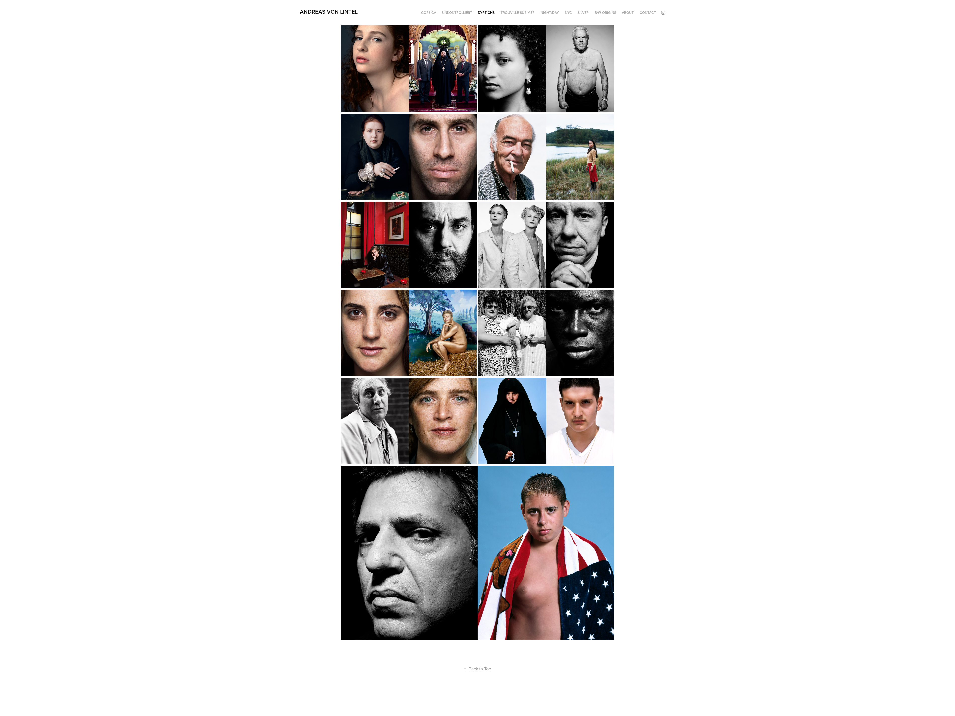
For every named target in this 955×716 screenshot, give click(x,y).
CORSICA (428, 12)
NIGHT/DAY (550, 12)
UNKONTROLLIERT (457, 12)
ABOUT (628, 12)
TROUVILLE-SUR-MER (518, 12)
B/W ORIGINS (605, 12)
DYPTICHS (486, 12)
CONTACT (648, 12)
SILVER (583, 12)
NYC (568, 12)
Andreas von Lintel (329, 12)
